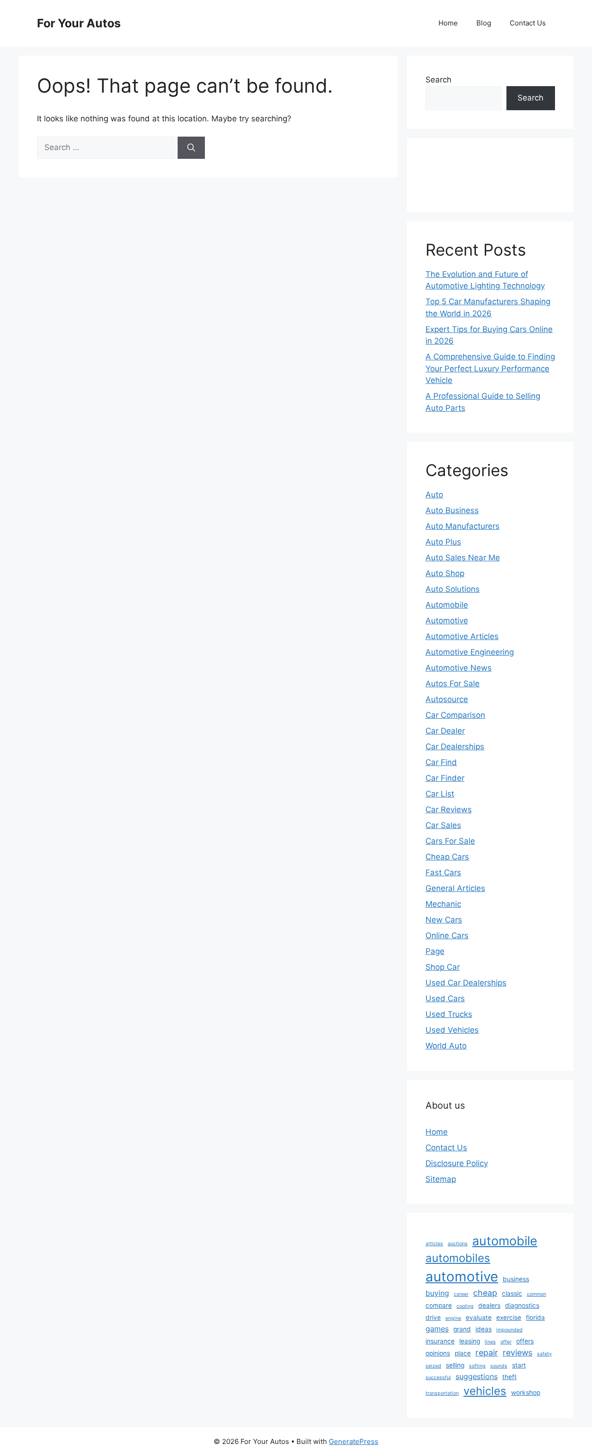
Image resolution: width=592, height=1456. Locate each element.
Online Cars (447, 935)
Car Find (441, 762)
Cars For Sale (450, 841)
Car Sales (443, 825)
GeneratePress (353, 1441)
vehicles (484, 1391)
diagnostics (522, 1305)
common (536, 1294)
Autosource (447, 699)
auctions (458, 1244)
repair (486, 1352)
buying (437, 1293)
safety (544, 1354)
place (463, 1353)
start (519, 1365)
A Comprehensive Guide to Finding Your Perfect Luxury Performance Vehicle (490, 368)
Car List (440, 793)
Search (438, 79)
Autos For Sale (453, 683)
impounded (509, 1330)
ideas (483, 1329)
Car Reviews (449, 809)
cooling (465, 1306)
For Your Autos (79, 23)
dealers (489, 1305)
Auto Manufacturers (463, 526)
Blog (483, 23)
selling (455, 1365)
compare (439, 1305)
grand (462, 1329)
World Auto (446, 1045)
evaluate (479, 1317)
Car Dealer (445, 730)
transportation (442, 1393)
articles (434, 1244)
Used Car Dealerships (466, 982)
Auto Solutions (453, 589)
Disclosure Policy (457, 1163)
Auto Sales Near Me (463, 557)
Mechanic (443, 904)
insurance (440, 1341)
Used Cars (445, 998)
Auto (434, 494)
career (461, 1294)
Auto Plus (443, 541)
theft (509, 1377)
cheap (485, 1293)
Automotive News (459, 667)
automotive (462, 1276)
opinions (438, 1353)
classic (512, 1293)
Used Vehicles (452, 1030)
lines (490, 1342)
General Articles (455, 888)
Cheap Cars (447, 856)
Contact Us (528, 23)
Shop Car (443, 967)
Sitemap (441, 1179)
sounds (498, 1366)
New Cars (444, 919)
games (437, 1328)
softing (477, 1366)
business (516, 1279)
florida (535, 1317)
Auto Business (452, 510)
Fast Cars (443, 872)
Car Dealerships (455, 746)
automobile (504, 1240)
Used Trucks (449, 1014)
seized (433, 1366)
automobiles (458, 1258)
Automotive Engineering (470, 652)
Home (448, 23)
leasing (469, 1341)
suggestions (477, 1376)
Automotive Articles (462, 636)
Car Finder (445, 778)
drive (433, 1317)
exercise (508, 1317)
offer (506, 1342)
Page (435, 951)
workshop (525, 1392)
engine (453, 1318)
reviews (517, 1352)
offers (525, 1341)
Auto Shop (445, 573)
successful (438, 1377)
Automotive (447, 620)
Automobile (447, 604)
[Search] (191, 148)
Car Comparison (455, 715)
